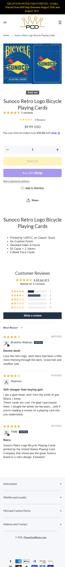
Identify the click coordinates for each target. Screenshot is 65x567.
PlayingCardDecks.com (35, 537)
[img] (11, 337)
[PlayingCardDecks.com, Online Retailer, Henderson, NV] (30, 547)
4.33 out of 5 (41, 280)
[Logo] (32, 22)
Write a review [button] (32, 315)
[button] (12, 112)
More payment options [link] (16, 181)
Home (6, 35)
